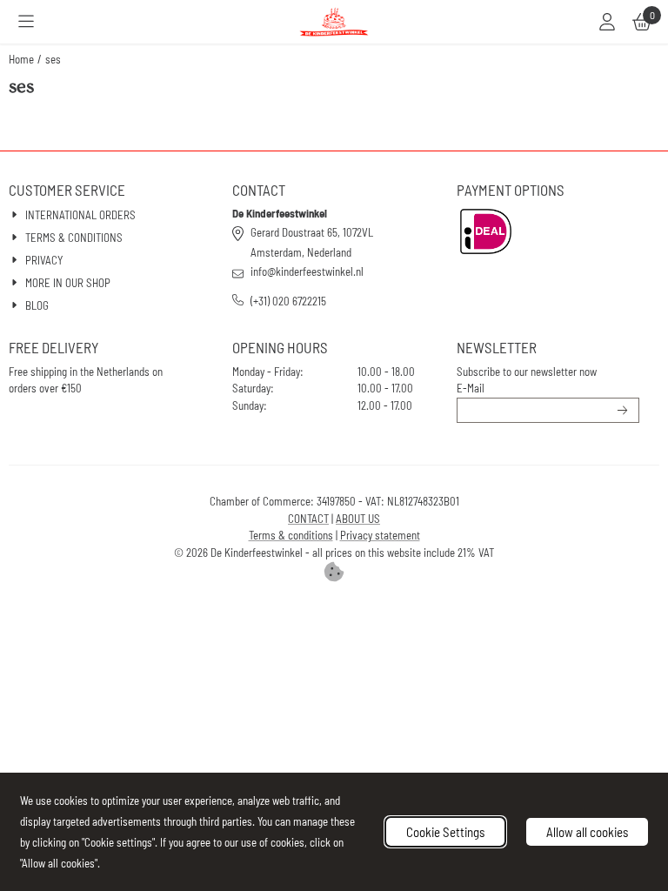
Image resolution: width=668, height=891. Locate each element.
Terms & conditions (291, 535)
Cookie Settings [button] (445, 832)
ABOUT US (358, 519)
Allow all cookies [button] (587, 832)
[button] (26, 21)
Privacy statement (380, 535)
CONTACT (308, 519)
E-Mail (470, 388)
